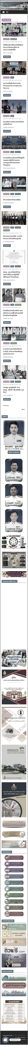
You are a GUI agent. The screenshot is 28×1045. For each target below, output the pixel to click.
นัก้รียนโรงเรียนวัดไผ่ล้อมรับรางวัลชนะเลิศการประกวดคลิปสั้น (13, 47)
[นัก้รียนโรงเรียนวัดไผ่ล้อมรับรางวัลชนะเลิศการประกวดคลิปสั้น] (14, 29)
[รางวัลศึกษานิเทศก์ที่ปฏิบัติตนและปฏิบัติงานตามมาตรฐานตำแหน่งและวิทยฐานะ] (14, 142)
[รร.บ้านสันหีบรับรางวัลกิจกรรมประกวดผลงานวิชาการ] (14, 68)
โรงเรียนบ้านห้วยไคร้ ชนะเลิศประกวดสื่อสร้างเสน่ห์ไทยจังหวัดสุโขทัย (13, 313)
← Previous (5, 406)
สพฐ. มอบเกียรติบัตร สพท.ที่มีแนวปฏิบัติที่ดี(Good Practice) (11, 274)
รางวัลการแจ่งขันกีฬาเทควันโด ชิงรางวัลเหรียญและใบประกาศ (12, 351)
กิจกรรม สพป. (17, 152)
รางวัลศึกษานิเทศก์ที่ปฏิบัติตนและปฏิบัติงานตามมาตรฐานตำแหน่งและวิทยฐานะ (13, 161)
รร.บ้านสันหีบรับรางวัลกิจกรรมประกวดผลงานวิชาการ (12, 86)
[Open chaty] (5, 1040)
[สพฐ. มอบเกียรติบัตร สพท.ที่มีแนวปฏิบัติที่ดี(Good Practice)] (14, 257)
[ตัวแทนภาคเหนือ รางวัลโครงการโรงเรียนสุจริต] (14, 218)
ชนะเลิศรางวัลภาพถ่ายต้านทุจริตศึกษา (13, 123)
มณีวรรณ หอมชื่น (8, 41)
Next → (24, 409)
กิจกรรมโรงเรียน (13, 39)
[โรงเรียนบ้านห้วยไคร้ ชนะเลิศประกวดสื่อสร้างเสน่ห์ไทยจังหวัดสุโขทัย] (14, 295)
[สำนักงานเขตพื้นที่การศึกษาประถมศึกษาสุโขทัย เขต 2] (3, 12)
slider (12, 77)
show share (6, 39)
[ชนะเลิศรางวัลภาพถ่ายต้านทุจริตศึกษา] (14, 106)
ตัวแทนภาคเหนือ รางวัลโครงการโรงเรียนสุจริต (12, 237)
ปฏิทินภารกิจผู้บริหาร (14, 452)
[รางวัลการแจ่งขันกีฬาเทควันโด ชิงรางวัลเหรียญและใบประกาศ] (14, 334)
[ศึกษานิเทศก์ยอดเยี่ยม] (14, 184)
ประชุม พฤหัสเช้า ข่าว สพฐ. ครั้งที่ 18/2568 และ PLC (13, 390)
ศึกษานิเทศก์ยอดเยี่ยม (12, 199)
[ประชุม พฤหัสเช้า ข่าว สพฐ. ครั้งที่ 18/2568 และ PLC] (14, 372)
